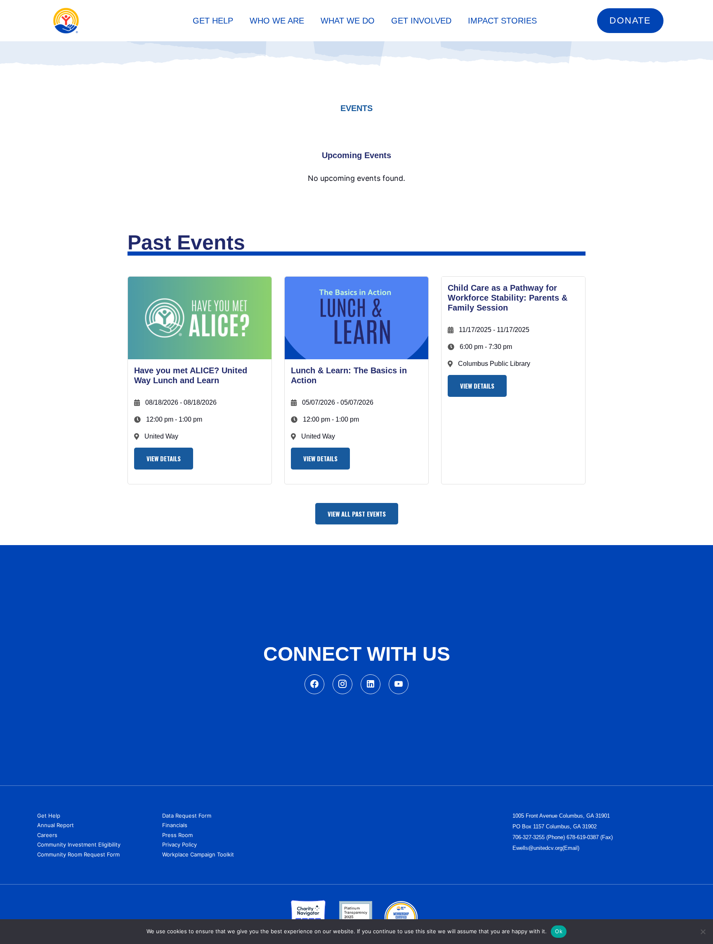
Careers (47, 835)
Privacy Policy (179, 844)
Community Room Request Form (78, 854)
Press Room (177, 835)
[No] (703, 931)
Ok (558, 931)
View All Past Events (357, 513)
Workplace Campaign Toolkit (198, 854)
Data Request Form (186, 815)
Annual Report (55, 825)
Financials (174, 825)
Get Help (48, 815)
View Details (163, 458)
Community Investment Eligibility (78, 844)
